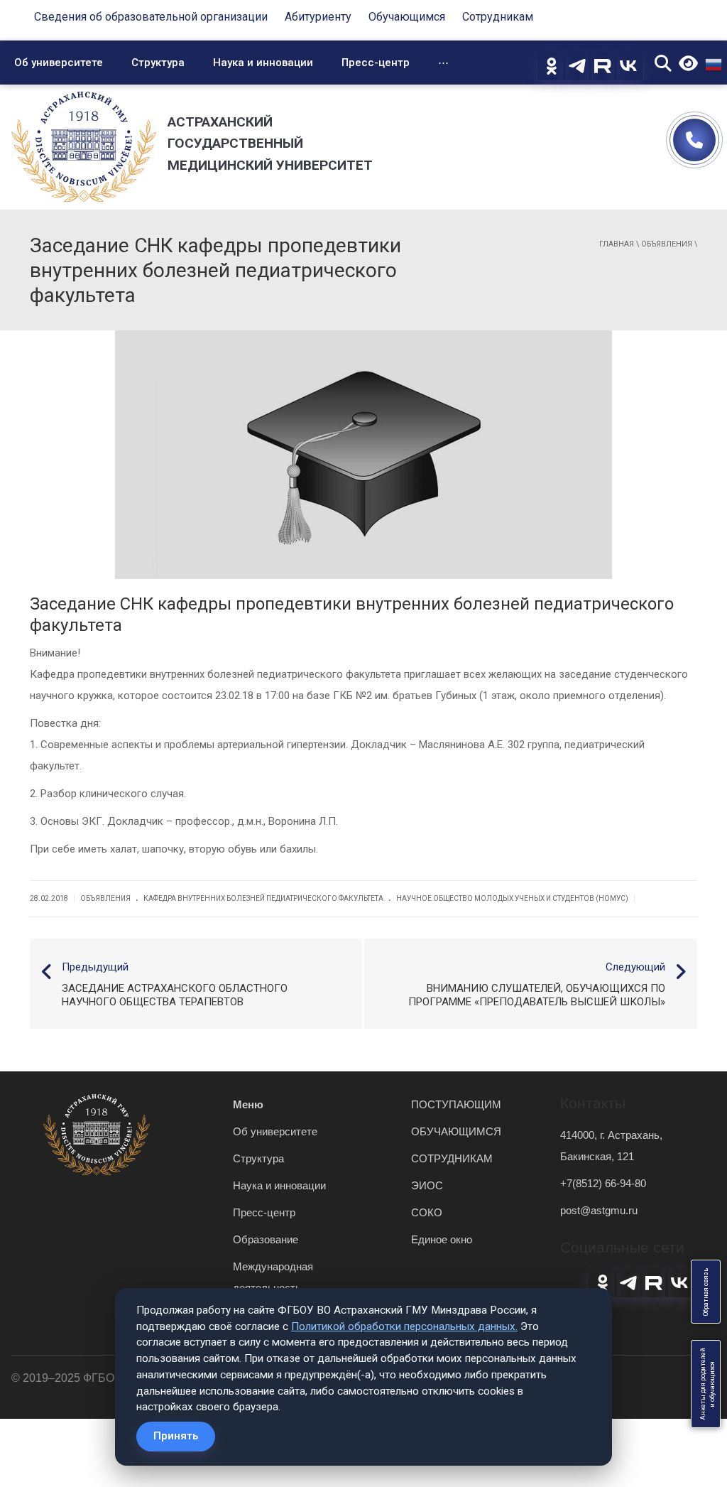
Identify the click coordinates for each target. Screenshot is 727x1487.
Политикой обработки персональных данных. (404, 1326)
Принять (175, 1435)
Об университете (58, 62)
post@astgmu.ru (599, 1210)
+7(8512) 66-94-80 (603, 1183)
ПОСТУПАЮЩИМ (456, 1104)
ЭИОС (427, 1185)
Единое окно (441, 1239)
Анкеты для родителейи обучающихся (707, 1384)
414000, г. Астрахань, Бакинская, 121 (611, 1145)
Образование (265, 1239)
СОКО (426, 1212)
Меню (248, 1104)
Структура (158, 62)
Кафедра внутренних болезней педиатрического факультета (263, 898)
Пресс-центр (375, 62)
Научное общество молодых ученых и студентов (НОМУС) (512, 898)
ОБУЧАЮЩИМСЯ (456, 1131)
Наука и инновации (263, 62)
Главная (616, 244)
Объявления (666, 244)
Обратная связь (705, 1291)
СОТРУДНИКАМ (452, 1158)
